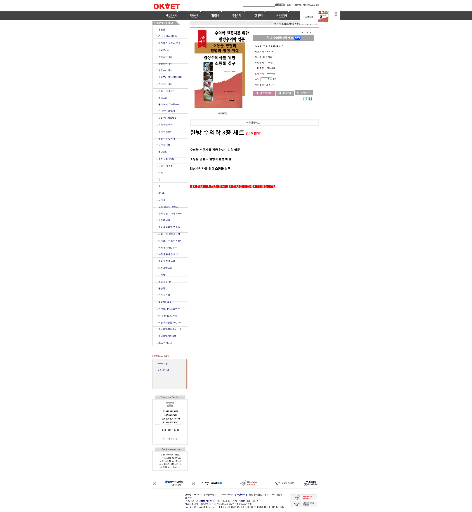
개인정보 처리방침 (205, 500)
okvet (199, 507)
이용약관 (189, 500)
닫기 (336, 13)
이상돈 (242, 500)
